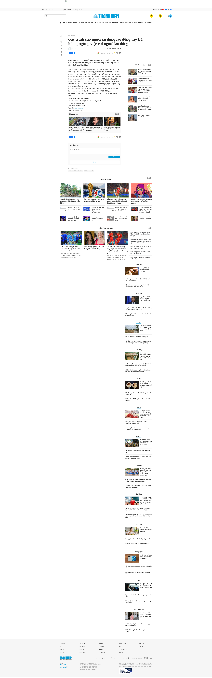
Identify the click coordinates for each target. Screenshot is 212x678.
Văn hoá (101, 646)
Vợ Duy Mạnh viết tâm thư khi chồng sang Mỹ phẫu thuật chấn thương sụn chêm (145, 414)
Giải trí (116, 22)
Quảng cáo (102, 658)
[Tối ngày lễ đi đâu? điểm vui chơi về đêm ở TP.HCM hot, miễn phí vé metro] (132, 443)
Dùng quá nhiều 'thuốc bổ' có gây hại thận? (137, 539)
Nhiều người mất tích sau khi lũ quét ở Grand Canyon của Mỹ (138, 314)
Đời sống (84, 22)
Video (135, 22)
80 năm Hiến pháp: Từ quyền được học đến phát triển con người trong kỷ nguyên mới (145, 472)
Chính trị (64, 22)
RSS (108, 658)
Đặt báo (95, 658)
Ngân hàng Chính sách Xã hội (75, 170)
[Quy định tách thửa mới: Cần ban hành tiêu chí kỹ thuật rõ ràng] (132, 329)
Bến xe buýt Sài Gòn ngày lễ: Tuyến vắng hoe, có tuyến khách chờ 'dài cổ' (138, 457)
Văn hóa (111, 22)
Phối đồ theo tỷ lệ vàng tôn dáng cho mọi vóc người (138, 630)
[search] (55, 15)
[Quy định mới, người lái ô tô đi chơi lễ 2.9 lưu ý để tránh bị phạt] (132, 587)
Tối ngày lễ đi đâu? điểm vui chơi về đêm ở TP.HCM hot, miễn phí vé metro (146, 442)
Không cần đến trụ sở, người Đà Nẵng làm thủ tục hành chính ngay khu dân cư (138, 370)
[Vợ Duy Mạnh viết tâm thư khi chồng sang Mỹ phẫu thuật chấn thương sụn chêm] (132, 414)
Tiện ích (74, 9)
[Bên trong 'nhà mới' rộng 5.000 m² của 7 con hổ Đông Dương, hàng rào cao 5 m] (132, 356)
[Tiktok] (169, 10)
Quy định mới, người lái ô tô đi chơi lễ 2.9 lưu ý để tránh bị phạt (146, 585)
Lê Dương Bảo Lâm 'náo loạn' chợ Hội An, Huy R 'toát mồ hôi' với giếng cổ (138, 428)
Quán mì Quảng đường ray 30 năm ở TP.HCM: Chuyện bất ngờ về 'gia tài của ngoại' (138, 364)
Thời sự (70, 22)
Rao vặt (141, 646)
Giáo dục (101, 22)
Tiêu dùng (140, 22)
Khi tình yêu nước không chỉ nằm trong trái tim (137, 451)
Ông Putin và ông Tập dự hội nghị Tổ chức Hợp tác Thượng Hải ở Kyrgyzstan (138, 308)
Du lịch (106, 22)
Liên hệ (80, 9)
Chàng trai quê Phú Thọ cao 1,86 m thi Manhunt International (136, 422)
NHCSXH (86, 170)
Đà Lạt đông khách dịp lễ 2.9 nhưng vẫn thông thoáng (138, 399)
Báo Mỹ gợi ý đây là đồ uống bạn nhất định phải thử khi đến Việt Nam (146, 384)
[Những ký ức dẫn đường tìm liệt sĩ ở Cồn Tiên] (132, 271)
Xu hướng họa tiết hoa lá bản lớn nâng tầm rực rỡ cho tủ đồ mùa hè (145, 615)
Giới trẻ (96, 22)
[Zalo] (171, 10)
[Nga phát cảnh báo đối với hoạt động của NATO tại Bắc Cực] (132, 300)
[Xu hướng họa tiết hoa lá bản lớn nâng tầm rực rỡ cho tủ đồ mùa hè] (132, 616)
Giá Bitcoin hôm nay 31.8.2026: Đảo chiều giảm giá (138, 566)
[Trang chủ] (60, 23)
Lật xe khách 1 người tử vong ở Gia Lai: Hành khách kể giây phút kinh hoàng (138, 285)
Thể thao (121, 22)
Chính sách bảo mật (123, 658)
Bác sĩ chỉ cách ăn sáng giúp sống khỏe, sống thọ (146, 529)
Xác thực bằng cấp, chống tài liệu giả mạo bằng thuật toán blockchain (138, 486)
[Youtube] (163, 10)
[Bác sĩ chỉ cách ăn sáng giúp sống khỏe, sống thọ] (132, 531)
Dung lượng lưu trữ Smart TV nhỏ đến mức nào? (137, 573)
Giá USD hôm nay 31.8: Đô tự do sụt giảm (136, 336)
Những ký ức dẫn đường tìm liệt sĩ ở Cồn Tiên (145, 269)
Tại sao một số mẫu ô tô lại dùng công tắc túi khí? (138, 595)
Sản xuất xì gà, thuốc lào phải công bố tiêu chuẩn (137, 544)
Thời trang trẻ (148, 22)
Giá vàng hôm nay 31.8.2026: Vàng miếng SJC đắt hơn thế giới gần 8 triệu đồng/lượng (138, 342)
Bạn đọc (141, 643)
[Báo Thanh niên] (66, 658)
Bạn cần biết (67, 9)
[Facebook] (166, 10)
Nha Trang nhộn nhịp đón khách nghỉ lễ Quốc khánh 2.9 (138, 393)
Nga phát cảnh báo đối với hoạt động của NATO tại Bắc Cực (146, 298)
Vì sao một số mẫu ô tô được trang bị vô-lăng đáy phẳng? (138, 601)
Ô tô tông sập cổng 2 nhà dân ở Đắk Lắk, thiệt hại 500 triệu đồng (138, 279)
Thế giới (75, 22)
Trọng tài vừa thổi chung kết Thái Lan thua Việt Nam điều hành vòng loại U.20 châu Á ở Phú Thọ (138, 516)
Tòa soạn (113, 658)
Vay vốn (91, 170)
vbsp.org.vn (79, 108)
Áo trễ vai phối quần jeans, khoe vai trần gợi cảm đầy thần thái (137, 624)
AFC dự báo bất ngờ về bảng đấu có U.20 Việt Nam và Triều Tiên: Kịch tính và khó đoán (137, 509)
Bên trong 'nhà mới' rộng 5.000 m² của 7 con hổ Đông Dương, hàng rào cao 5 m (146, 356)
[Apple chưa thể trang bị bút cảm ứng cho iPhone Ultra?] (132, 558)
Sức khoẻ (82, 646)
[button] (61, 36)
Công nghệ (128, 22)
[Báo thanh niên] (106, 16)
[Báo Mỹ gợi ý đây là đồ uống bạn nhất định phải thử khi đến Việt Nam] (132, 385)
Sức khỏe (90, 22)
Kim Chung (75, 49)
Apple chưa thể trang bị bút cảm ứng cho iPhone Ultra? (146, 556)
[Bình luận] (61, 49)
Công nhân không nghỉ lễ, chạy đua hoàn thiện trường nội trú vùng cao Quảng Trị (138, 480)
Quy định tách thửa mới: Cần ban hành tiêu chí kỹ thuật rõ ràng (145, 328)
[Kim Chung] (70, 49)
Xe (132, 22)
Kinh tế (80, 22)
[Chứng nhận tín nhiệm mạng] (125, 671)
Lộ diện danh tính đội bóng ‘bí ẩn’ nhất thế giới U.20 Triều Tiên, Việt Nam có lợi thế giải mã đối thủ (146, 501)
